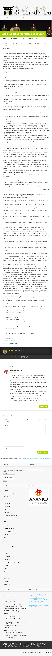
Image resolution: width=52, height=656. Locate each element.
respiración (8, 238)
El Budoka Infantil (8, 575)
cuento (31, 597)
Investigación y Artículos (10, 493)
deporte (42, 597)
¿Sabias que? (42, 17)
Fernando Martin (33, 599)
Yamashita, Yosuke (10, 637)
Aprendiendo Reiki (9, 547)
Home (4, 17)
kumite (36, 602)
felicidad (42, 598)
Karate (5, 500)
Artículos (14, 38)
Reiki (5, 543)
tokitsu (37, 606)
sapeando (35, 605)
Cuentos (7, 556)
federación (38, 598)
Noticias (6, 534)
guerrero (41, 599)
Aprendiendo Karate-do (11, 515)
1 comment (8, 45)
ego (46, 597)
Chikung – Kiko (7, 525)
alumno (30, 594)
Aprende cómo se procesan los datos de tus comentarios (36, 458)
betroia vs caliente (8, 600)
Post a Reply (43, 406)
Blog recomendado (9, 531)
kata (42, 601)
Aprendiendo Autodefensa (12, 562)
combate (37, 595)
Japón (45, 599)
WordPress (49, 652)
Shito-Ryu (7, 503)
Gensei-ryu (8, 512)
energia (34, 598)
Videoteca (6, 578)
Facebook (24, 357)
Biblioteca (25, 17)
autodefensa (44, 594)
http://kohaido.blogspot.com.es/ (15, 340)
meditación (45, 602)
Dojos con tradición (33, 17)
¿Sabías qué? (7, 584)
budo (30, 595)
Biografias (6, 490)
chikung (34, 595)
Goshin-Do (7, 559)
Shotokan (7, 506)
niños (48, 602)
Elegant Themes (34, 652)
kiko (33, 602)
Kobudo (6, 537)
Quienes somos (17, 17)
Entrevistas (7, 497)
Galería (6, 572)
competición (43, 595)
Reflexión (6, 553)
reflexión (38, 603)
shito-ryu (40, 605)
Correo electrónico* (7, 477)
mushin (41, 237)
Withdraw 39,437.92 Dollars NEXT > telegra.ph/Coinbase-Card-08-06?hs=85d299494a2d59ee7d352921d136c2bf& (15, 606)
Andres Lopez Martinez (23, 43)
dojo (45, 597)
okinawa (31, 604)
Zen (5, 540)
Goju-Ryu (7, 509)
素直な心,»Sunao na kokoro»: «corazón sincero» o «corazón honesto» (12, 612)
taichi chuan (33, 606)
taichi (30, 606)
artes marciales (37, 594)
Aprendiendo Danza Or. (10, 550)
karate (31, 601)
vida (39, 606)
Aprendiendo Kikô (9, 528)
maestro (40, 602)
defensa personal (36, 597)
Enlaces (6, 568)
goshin (38, 599)
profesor (35, 603)
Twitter (27, 357)
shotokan (46, 605)
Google (22, 357)
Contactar (9, 17)
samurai (30, 605)
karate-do (38, 601)
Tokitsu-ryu (7, 522)
